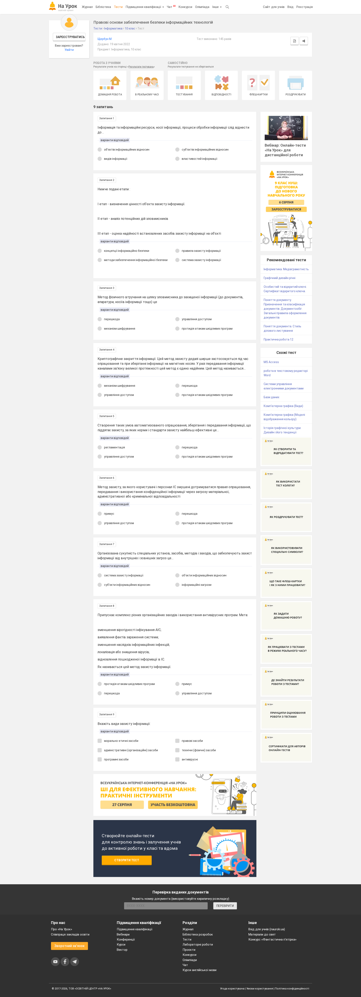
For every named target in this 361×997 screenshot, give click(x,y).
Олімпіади (190, 960)
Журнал (87, 7)
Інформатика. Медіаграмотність (286, 269)
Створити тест (126, 860)
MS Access (271, 362)
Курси (121, 944)
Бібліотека (103, 7)
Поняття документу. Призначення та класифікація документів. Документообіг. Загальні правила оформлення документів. (285, 308)
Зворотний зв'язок (69, 946)
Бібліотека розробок (198, 934)
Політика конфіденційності (292, 988)
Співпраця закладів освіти (70, 934)
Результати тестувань (141, 66)
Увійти (69, 49)
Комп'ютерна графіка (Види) (283, 406)
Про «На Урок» (61, 929)
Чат (171, 7)
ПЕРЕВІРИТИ (225, 905)
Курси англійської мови (199, 970)
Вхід (290, 7)
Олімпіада (202, 7)
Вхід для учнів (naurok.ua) (266, 929)
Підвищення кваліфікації (144, 7)
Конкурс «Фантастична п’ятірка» (272, 939)
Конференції (126, 939)
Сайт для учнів (274, 7)
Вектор (122, 950)
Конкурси (185, 7)
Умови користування (259, 988)
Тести (118, 7)
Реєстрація (304, 7)
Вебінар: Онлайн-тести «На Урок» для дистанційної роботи (285, 150)
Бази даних (271, 397)
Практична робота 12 (278, 339)
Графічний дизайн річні (279, 278)
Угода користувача (232, 988)
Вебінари (123, 934)
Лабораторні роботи (198, 944)
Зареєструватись (70, 37)
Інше (216, 7)
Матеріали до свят (262, 934)
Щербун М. (105, 39)
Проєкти (189, 950)
